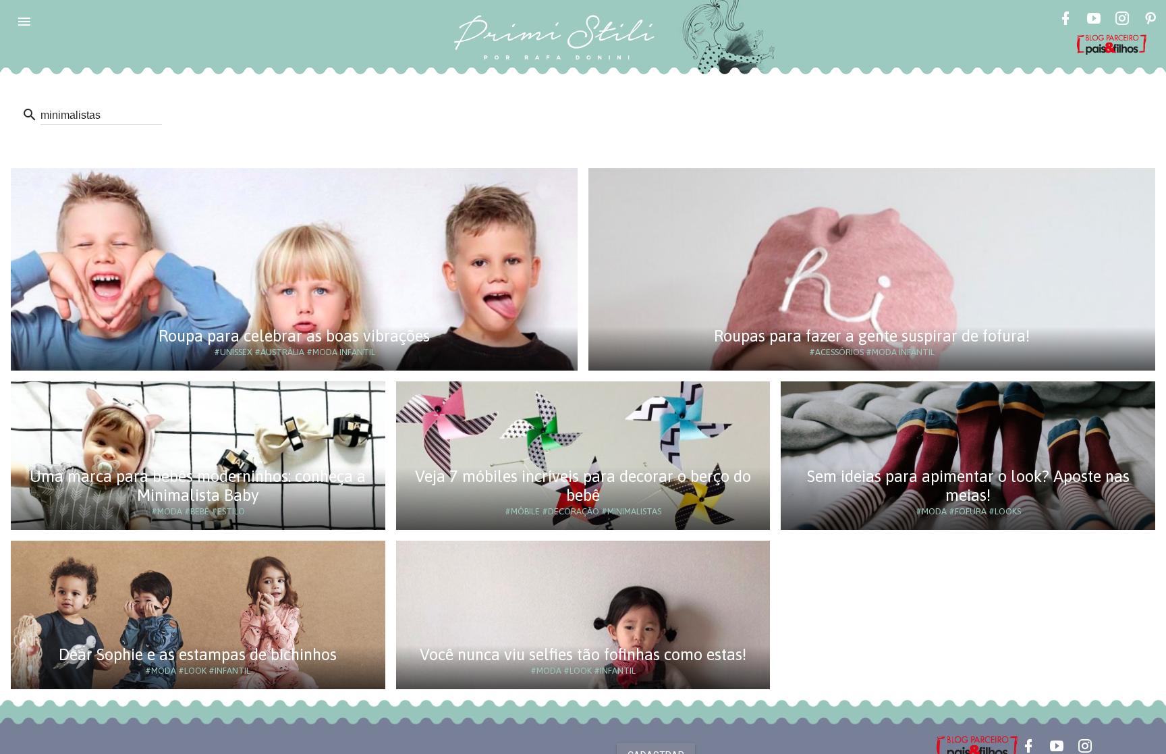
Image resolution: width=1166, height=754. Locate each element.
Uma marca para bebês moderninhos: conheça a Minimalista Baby (198, 485)
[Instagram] (1122, 20)
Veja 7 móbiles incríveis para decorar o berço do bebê (583, 485)
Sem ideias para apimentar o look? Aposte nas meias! (968, 485)
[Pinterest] (1150, 20)
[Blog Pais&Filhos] (977, 746)
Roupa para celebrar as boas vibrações (294, 336)
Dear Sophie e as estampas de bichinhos (198, 654)
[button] (24, 21)
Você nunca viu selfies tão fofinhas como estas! (583, 654)
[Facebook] (1065, 20)
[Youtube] (1094, 20)
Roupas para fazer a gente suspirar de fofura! (872, 336)
